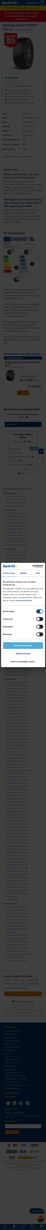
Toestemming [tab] (8, 573)
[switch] (39, 619)
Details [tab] (23, 573)
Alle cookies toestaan (23, 645)
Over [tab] (38, 573)
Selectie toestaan (23, 654)
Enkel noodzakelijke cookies (23, 662)
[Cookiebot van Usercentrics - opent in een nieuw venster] (32, 566)
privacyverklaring (24, 600)
